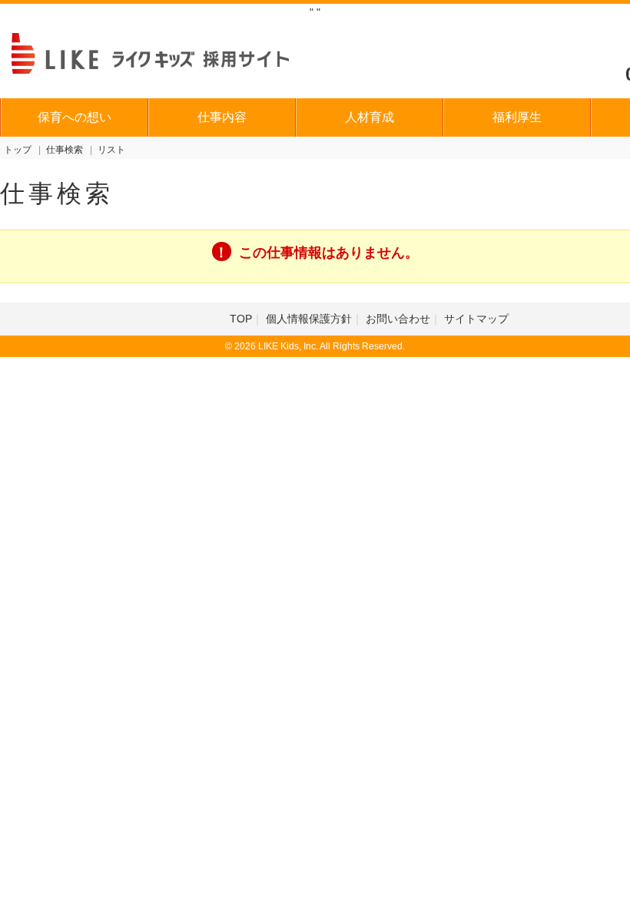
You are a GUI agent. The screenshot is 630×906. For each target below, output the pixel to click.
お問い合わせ (398, 318)
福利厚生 (517, 117)
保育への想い (74, 117)
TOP (241, 318)
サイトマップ (476, 318)
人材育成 (369, 117)
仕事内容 (222, 117)
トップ (18, 149)
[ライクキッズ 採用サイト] (165, 51)
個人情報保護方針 (309, 318)
